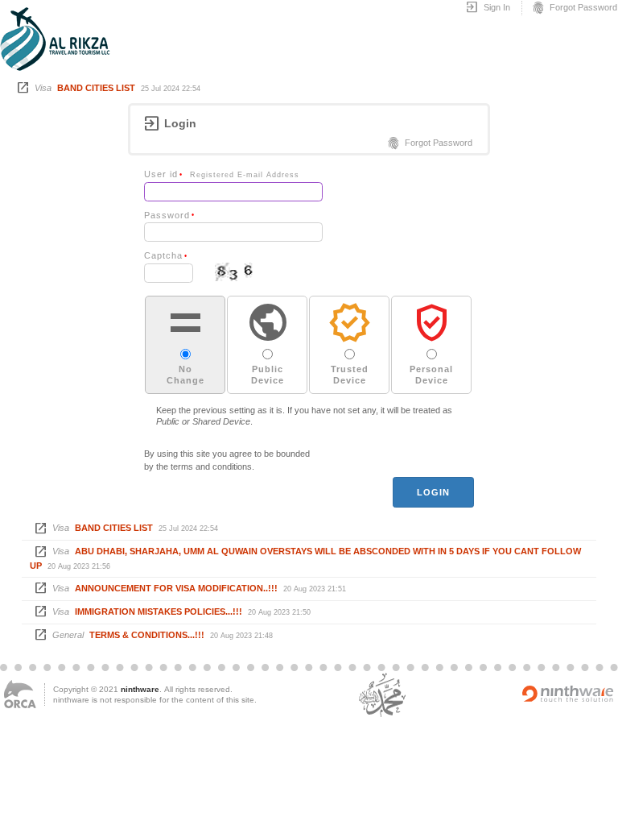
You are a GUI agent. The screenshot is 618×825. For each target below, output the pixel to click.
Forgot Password (574, 8)
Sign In (487, 8)
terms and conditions (211, 466)
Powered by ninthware (568, 694)
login (434, 492)
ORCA (20, 694)
